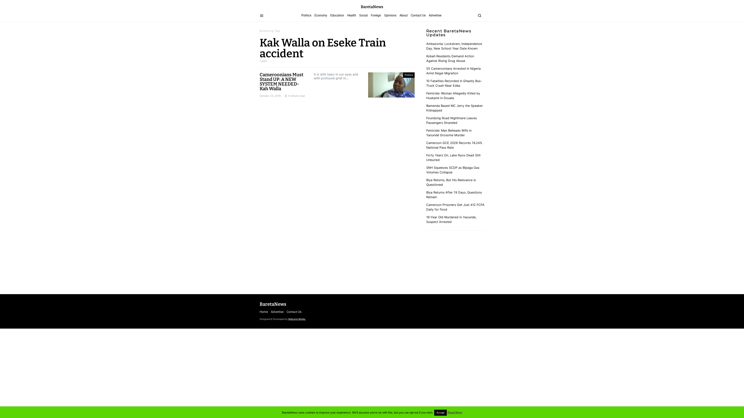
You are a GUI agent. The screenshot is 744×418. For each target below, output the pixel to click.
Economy (320, 15)
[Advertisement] (455, 261)
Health (351, 15)
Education (337, 15)
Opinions (390, 15)
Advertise (435, 15)
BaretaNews (372, 6)
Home (264, 312)
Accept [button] (440, 412)
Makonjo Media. (297, 319)
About (404, 15)
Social (363, 15)
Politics (306, 15)
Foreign (376, 15)
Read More (455, 412)
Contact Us (418, 15)
